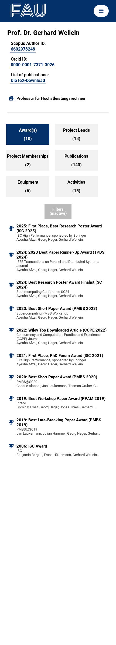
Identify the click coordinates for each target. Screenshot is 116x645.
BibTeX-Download (28, 80)
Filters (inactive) (58, 211)
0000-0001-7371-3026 (32, 64)
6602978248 (23, 49)
